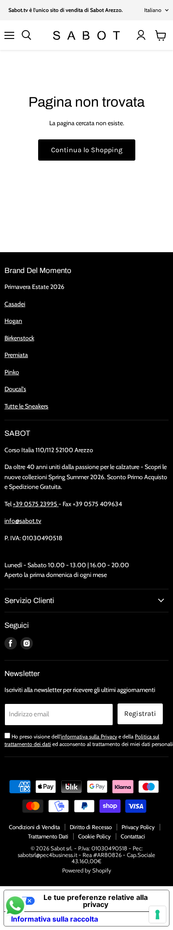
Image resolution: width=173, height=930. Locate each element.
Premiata (16, 355)
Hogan (13, 321)
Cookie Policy (94, 836)
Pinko (11, 372)
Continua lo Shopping (86, 150)
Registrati (140, 713)
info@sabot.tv (22, 521)
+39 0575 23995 (36, 504)
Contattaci (133, 836)
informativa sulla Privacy (89, 736)
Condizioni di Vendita (34, 826)
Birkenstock (19, 338)
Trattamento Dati (48, 836)
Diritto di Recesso (91, 826)
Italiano (152, 10)
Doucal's (15, 389)
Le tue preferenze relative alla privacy (95, 901)
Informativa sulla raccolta (54, 919)
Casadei (14, 304)
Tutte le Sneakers (26, 406)
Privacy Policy (138, 826)
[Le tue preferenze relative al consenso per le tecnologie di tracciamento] (157, 914)
